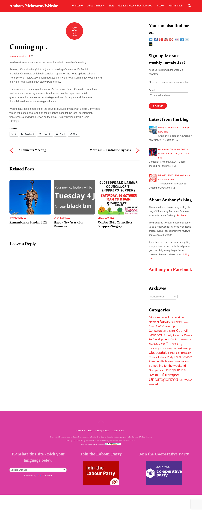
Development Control (165, 339)
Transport (171, 375)
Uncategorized (16, 56)
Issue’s (161, 5)
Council (171, 330)
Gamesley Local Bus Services (135, 5)
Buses (165, 322)
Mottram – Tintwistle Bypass (110, 150)
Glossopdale (158, 352)
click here (181, 215)
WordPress (92, 444)
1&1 (74, 441)
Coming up (168, 326)
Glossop (185, 348)
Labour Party (165, 357)
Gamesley (174, 344)
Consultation (157, 330)
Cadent (186, 322)
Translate (47, 475)
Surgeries (156, 370)
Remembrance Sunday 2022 (28, 222)
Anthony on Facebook (170, 269)
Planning (155, 361)
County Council (173, 335)
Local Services (183, 357)
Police (165, 361)
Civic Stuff (155, 326)
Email (151, 90)
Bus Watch (176, 322)
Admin (152, 317)
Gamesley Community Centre (164, 348)
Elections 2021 (185, 340)
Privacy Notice (102, 430)
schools (185, 361)
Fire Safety (154, 344)
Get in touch (176, 5)
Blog (111, 5)
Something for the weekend (167, 365)
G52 (162, 344)
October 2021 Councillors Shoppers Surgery (115, 224)
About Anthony (95, 5)
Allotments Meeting (32, 150)
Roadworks (175, 362)
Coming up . (28, 46)
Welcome (77, 5)
